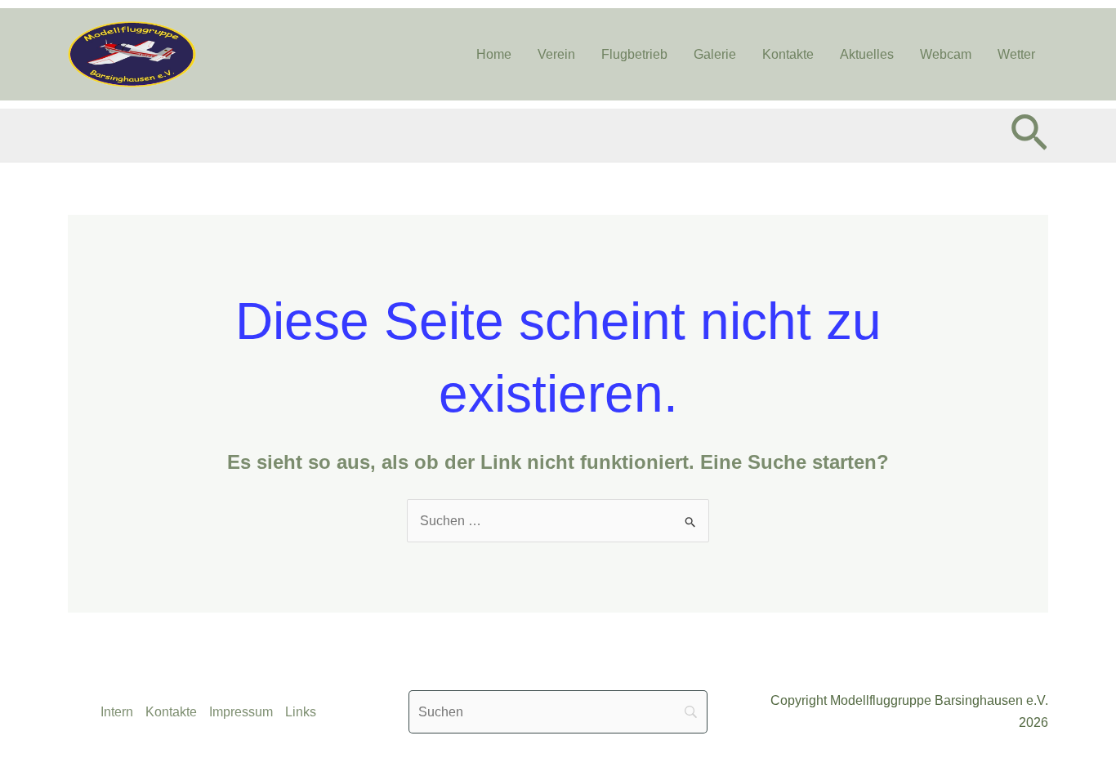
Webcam (945, 54)
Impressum (241, 712)
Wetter (1016, 54)
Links (300, 712)
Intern (116, 712)
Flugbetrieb (634, 54)
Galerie (715, 54)
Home (493, 54)
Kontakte (788, 54)
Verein (556, 54)
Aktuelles (867, 54)
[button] (1029, 135)
